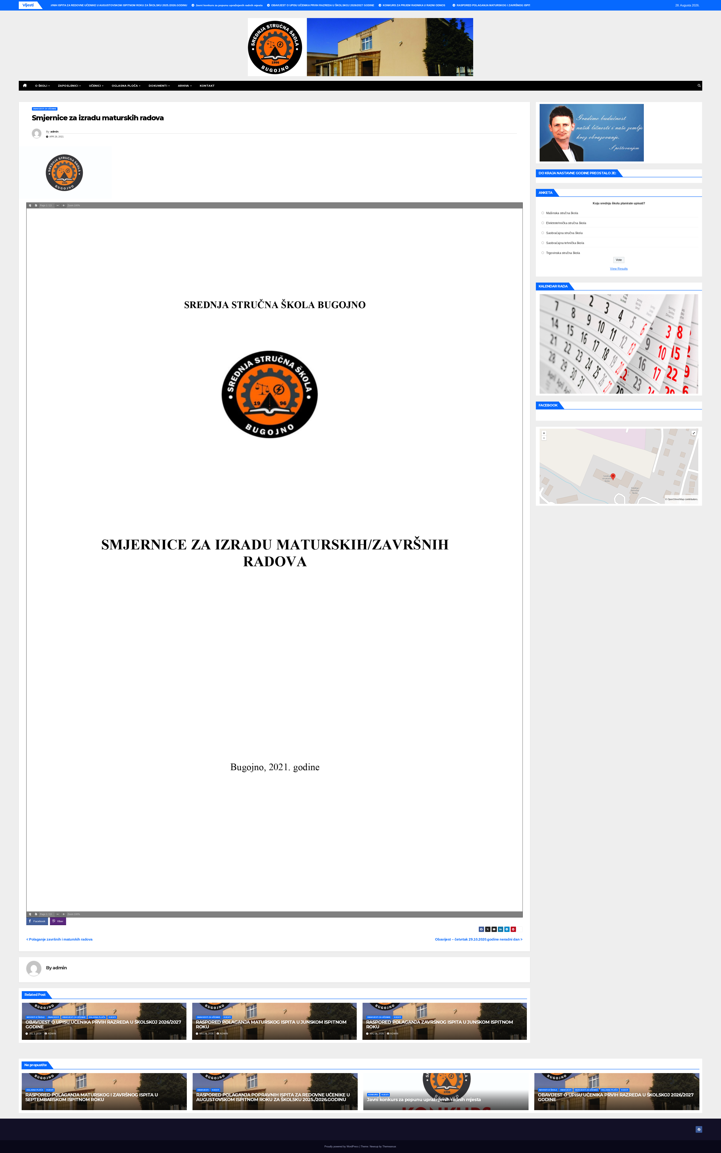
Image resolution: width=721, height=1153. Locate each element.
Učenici (95, 85)
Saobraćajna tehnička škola (565, 243)
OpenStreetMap (676, 499)
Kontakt (207, 85)
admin (54, 131)
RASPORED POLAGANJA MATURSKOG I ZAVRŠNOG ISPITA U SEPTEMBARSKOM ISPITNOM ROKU (91, 1097)
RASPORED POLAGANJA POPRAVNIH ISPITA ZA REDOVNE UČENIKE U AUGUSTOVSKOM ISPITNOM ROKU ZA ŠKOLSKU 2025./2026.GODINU (273, 1097)
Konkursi (373, 1095)
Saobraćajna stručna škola (564, 233)
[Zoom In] (63, 205)
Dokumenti (158, 85)
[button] (699, 85)
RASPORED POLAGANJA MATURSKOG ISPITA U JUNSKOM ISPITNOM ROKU (271, 1024)
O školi (41, 85)
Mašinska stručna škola (562, 213)
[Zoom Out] (57, 205)
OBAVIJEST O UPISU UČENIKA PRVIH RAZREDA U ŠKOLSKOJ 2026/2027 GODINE (103, 1024)
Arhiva (184, 85)
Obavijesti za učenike (44, 109)
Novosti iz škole (36, 1017)
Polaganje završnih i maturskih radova (60, 939)
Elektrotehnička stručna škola (566, 223)
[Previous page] (30, 205)
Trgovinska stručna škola (563, 253)
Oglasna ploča (125, 85)
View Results (619, 268)
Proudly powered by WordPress (341, 1146)
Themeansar (389, 1146)
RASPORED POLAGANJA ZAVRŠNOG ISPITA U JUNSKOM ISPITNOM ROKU (439, 1024)
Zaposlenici (68, 85)
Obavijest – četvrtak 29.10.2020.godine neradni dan (477, 939)
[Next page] (36, 205)
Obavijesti (53, 1017)
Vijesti (112, 1017)
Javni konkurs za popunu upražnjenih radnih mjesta (424, 1099)
